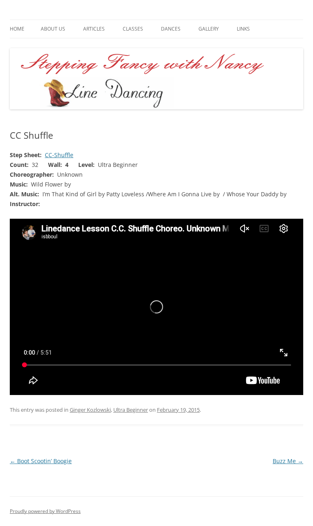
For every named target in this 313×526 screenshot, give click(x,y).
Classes (133, 28)
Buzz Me (288, 461)
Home (17, 28)
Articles (94, 28)
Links (243, 28)
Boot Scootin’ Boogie (41, 461)
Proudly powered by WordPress (45, 511)
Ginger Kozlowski (90, 409)
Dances (171, 28)
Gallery (208, 28)
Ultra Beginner (130, 409)
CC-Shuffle (59, 155)
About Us (53, 28)
